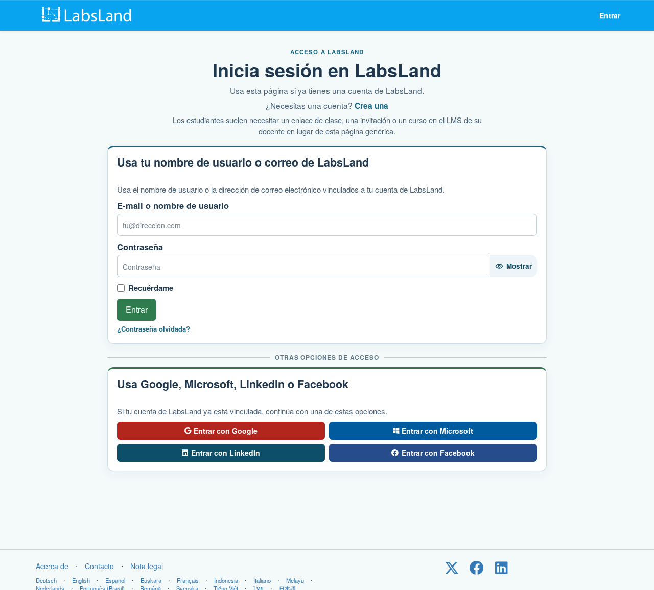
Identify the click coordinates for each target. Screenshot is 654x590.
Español (115, 580)
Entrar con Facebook (438, 452)
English (81, 580)
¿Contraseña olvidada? (153, 329)
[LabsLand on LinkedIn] (501, 570)
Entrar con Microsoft (437, 431)
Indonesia (226, 580)
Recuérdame (150, 287)
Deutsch (46, 580)
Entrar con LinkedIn (225, 452)
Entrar (609, 15)
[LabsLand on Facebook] (476, 570)
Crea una (371, 105)
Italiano (262, 580)
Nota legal (146, 566)
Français (188, 580)
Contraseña (140, 247)
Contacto (99, 566)
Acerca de (52, 566)
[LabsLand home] (89, 15)
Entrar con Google (226, 431)
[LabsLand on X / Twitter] (451, 570)
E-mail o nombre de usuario (173, 205)
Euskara (151, 580)
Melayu (295, 580)
